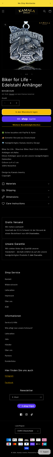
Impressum (9, 296)
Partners (8, 356)
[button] (3, 11)
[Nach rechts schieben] (32, 74)
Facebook (9, 382)
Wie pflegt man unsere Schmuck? (19, 328)
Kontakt (8, 279)
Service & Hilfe (11, 322)
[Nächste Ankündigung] (50, 3)
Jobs (7, 339)
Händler (8, 345)
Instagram (9, 376)
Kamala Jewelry (22, 452)
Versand (11, 94)
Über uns (8, 301)
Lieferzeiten (9, 290)
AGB (7, 307)
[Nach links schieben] (21, 74)
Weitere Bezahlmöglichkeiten (26, 125)
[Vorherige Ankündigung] (2, 3)
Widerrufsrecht (11, 285)
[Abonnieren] (40, 397)
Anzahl (4, 98)
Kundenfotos (10, 361)
